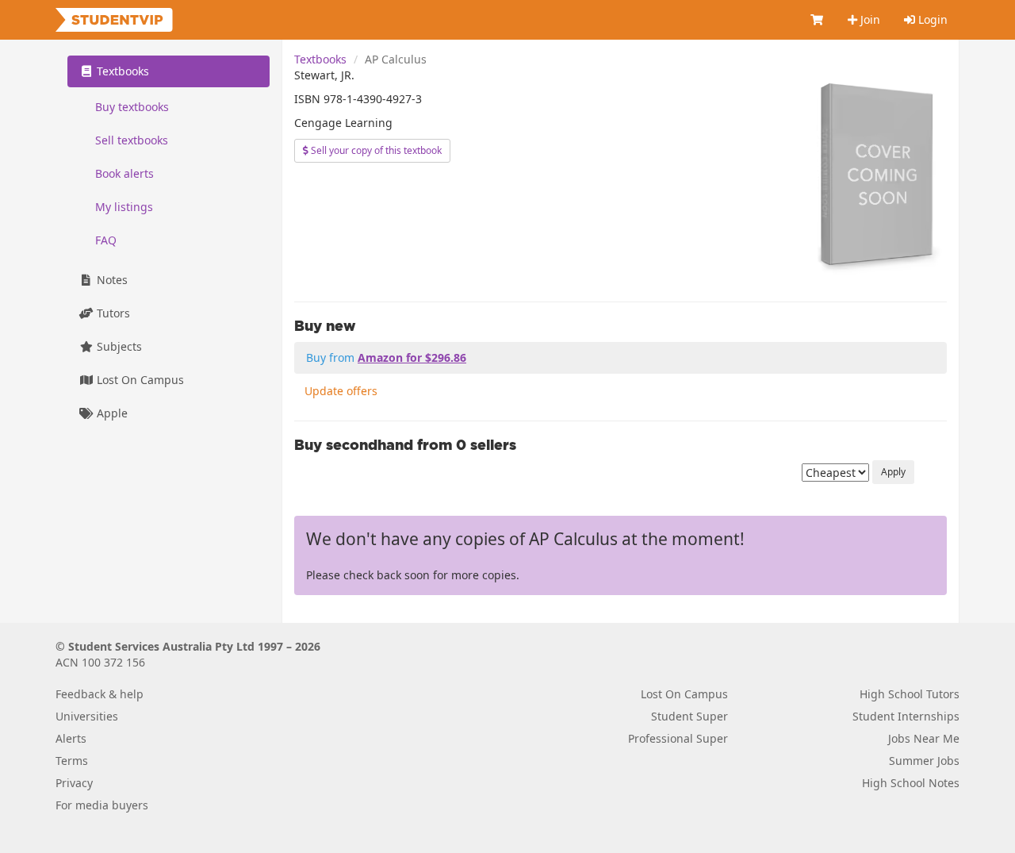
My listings (124, 206)
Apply (893, 471)
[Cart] (818, 20)
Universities (87, 716)
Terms (72, 760)
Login (931, 19)
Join (868, 19)
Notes (111, 279)
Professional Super (678, 738)
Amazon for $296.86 (412, 357)
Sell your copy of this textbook (375, 150)
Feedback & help (100, 693)
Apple (111, 413)
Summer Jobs (924, 760)
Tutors (112, 313)
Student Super (689, 716)
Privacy (74, 782)
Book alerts (124, 173)
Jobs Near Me (923, 738)
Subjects (118, 346)
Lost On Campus (139, 379)
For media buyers (102, 805)
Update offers (340, 390)
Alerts (71, 738)
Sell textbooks (131, 140)
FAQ (106, 240)
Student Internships (905, 716)
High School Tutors (909, 693)
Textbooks (320, 59)
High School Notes (910, 782)
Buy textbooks (132, 106)
